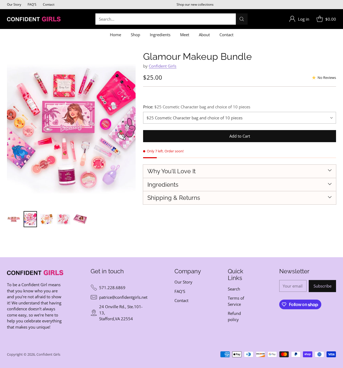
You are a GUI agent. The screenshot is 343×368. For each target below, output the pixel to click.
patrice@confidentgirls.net (123, 297)
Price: (196, 106)
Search (234, 289)
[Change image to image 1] (13, 219)
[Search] (242, 19)
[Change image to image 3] (47, 219)
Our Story (183, 282)
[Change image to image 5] (80, 219)
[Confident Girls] (34, 19)
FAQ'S (179, 291)
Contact (181, 300)
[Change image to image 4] (63, 219)
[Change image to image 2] (30, 219)
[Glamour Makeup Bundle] (71, 128)
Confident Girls (162, 66)
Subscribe (322, 286)
